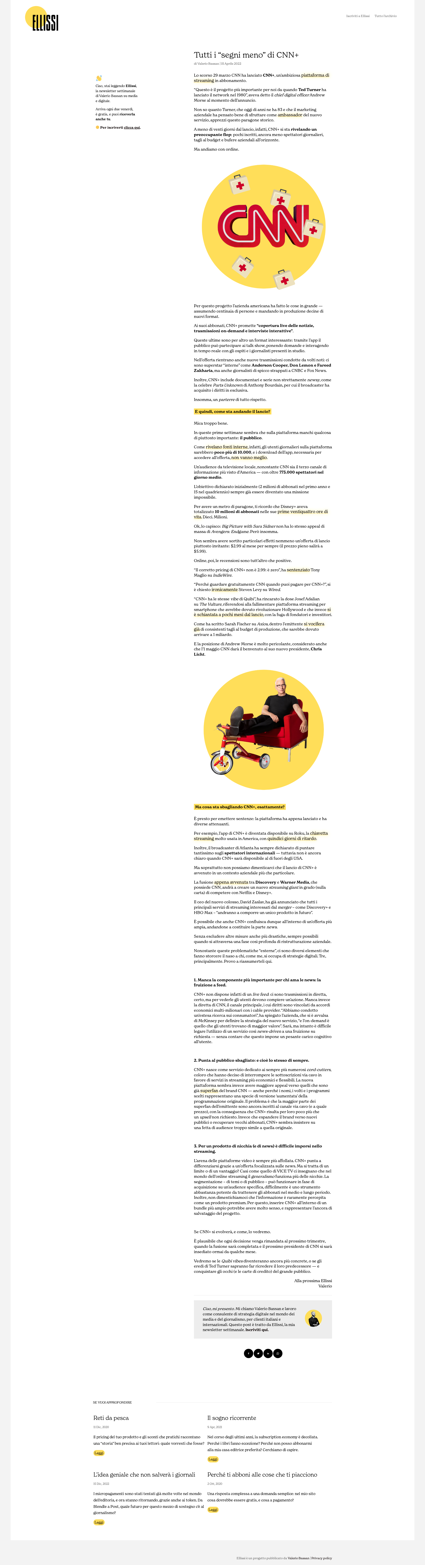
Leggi (99, 1453)
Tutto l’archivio (386, 16)
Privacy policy (321, 1558)
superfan (209, 1090)
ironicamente (225, 589)
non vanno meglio (249, 457)
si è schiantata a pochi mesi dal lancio (262, 612)
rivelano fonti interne (227, 446)
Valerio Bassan (208, 64)
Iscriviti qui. (257, 1329)
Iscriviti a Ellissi (358, 16)
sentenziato (298, 569)
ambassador (290, 114)
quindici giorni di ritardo (291, 838)
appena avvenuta (231, 882)
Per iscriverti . (120, 127)
